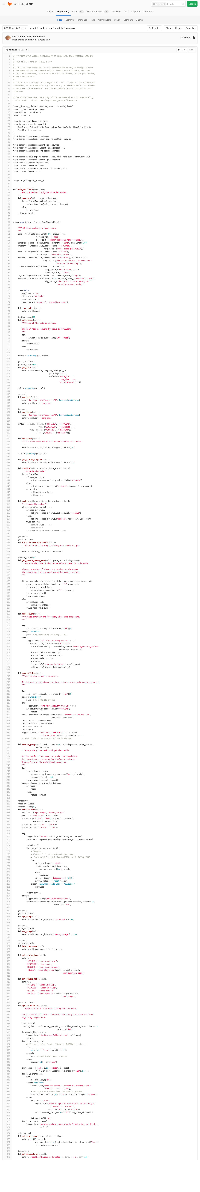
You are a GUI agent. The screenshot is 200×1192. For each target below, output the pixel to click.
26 (9, 130)
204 (8, 658)
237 (8, 756)
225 (8, 721)
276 (8, 872)
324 (8, 1014)
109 (8, 376)
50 (9, 201)
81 (9, 293)
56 (9, 219)
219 (8, 703)
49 (9, 198)
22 (9, 118)
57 (9, 222)
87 (9, 311)
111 (8, 382)
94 (9, 332)
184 (8, 599)
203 (8, 655)
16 (9, 100)
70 (9, 261)
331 (8, 1035)
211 (8, 679)
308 (8, 967)
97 (9, 341)
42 (9, 178)
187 (8, 608)
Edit (191, 49)
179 (8, 584)
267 (8, 845)
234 (8, 747)
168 (8, 551)
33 (9, 151)
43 (9, 180)
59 (9, 228)
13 (9, 91)
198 (8, 641)
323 (8, 1011)
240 (8, 765)
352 (8, 1098)
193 (8, 626)
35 (9, 157)
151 (8, 501)
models (59, 28)
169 (8, 554)
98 (9, 344)
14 (9, 94)
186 (8, 605)
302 (8, 949)
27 (9, 133)
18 (9, 106)
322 (8, 1009)
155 (8, 513)
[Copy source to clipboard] (179, 49)
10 (9, 83)
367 (8, 1142)
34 (9, 154)
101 (8, 353)
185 (8, 602)
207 (8, 667)
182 (8, 593)
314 (8, 985)
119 (8, 406)
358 (8, 1115)
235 (8, 750)
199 (8, 643)
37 (9, 163)
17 (9, 103)
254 (8, 807)
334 (8, 1044)
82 (9, 296)
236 (8, 753)
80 (9, 290)
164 (8, 540)
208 (8, 670)
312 (8, 979)
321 (8, 1006)
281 (8, 887)
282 (8, 890)
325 (8, 1017)
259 (8, 822)
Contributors (104, 19)
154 (8, 510)
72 (9, 267)
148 (8, 492)
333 (8, 1041)
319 (8, 1000)
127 (8, 430)
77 (9, 281)
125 (8, 424)
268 (8, 848)
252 (8, 801)
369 (8, 1148)
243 (8, 774)
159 (8, 525)
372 (8, 1157)
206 (8, 664)
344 (8, 1074)
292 (8, 919)
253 (8, 804)
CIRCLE (19, 3)
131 (8, 442)
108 (8, 373)
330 (8, 1032)
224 (8, 718)
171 (8, 560)
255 (8, 810)
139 (8, 465)
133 (8, 448)
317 (8, 994)
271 (8, 857)
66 (9, 249)
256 (8, 813)
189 (8, 614)
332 (8, 1038)
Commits (69, 19)
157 (8, 519)
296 (8, 931)
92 (9, 326)
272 (8, 860)
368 (8, 1145)
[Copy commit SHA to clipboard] (194, 37)
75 (9, 275)
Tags (92, 19)
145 (8, 483)
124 (8, 421)
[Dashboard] (10, 5)
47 (9, 192)
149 (8, 495)
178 (8, 581)
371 (8, 1154)
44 (9, 183)
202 (8, 652)
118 (8, 403)
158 (8, 522)
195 (8, 632)
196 (8, 635)
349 (8, 1089)
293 (8, 922)
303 (8, 952)
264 (8, 836)
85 (9, 305)
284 (8, 896)
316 (8, 991)
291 (8, 917)
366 (8, 1139)
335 (8, 1047)
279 (8, 881)
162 (8, 534)
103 (8, 359)
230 (8, 735)
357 (8, 1112)
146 (8, 486)
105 (8, 364)
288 (8, 908)
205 (8, 661)
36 (9, 160)
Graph (117, 19)
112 (8, 385)
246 (8, 783)
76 (9, 278)
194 (8, 629)
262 (8, 830)
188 (8, 611)
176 (8, 575)
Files (59, 19)
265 (8, 839)
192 (8, 623)
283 (8, 893)
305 (8, 958)
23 (9, 121)
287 (8, 905)
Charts (139, 19)
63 (9, 240)
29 (9, 139)
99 (9, 347)
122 (8, 415)
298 (8, 937)
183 (8, 596)
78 (9, 284)
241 (8, 768)
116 (8, 397)
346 (8, 1080)
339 (8, 1059)
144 (8, 480)
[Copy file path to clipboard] (27, 49)
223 (8, 715)
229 (8, 733)
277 (8, 875)
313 (8, 982)
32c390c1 (185, 37)
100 (8, 350)
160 (8, 528)
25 (9, 127)
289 (8, 911)
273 (8, 863)
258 (8, 819)
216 (8, 694)
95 (9, 335)
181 (8, 590)
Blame (169, 28)
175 (8, 572)
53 (9, 210)
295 (8, 928)
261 (8, 827)
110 (8, 379)
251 (8, 798)
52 (9, 207)
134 (8, 451)
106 (8, 367)
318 (8, 997)
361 (8, 1124)
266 (8, 842)
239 (8, 762)
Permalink (191, 28)
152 (8, 504)
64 (9, 243)
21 (9, 115)
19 (9, 109)
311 (8, 976)
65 (9, 246)
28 (9, 136)
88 (9, 314)
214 (8, 688)
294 (8, 925)
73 (9, 270)
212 (8, 682)
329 (8, 1029)
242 (8, 771)
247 (8, 786)
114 (8, 391)
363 (8, 1130)
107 (8, 370)
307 (8, 964)
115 (8, 394)
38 (9, 166)
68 (9, 255)
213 (8, 685)
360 (8, 1121)
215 (8, 691)
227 (8, 727)
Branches (82, 19)
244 (8, 777)
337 (8, 1053)
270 (8, 854)
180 (8, 587)
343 (8, 1071)
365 (8, 1136)
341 (8, 1065)
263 (8, 833)
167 (8, 548)
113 (8, 388)
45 (9, 186)
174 (8, 569)
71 (9, 264)
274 (8, 866)
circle (42, 28)
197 (8, 638)
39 (9, 169)
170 (8, 557)
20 (9, 112)
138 (8, 462)
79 (9, 287)
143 (8, 477)
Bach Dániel (18, 39)
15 (9, 97)
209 (8, 673)
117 (8, 400)
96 (9, 338)
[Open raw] (184, 49)
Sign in (192, 3)
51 (9, 204)
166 (8, 546)
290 (8, 914)
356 (8, 1109)
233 (8, 744)
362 (8, 1127)
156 (8, 516)
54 (9, 213)
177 (8, 578)
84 (9, 302)
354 (8, 1103)
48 (9, 195)
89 (9, 317)
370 (8, 1151)
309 (8, 970)
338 (8, 1056)
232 (8, 741)
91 (9, 323)
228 (8, 730)
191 (8, 620)
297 (8, 934)
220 (8, 706)
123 (8, 418)
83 (9, 299)
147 (8, 489)
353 (8, 1101)
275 (8, 869)
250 (8, 795)
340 (8, 1062)
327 (8, 1023)
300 (8, 943)
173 (8, 566)
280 (8, 884)
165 (8, 543)
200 (8, 646)
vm (50, 28)
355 (8, 1106)
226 (8, 724)
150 (8, 498)
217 (8, 697)
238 (8, 759)
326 (8, 1020)
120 (8, 409)
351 (8, 1095)
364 (8, 1133)
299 (8, 940)
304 (8, 955)
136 (8, 456)
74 (9, 272)
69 (9, 258)
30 (9, 142)
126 (8, 427)
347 (8, 1083)
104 (8, 362)
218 (8, 700)
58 (9, 225)
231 (8, 738)
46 (9, 189)
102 (8, 356)
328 (8, 1026)
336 (8, 1050)
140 (8, 468)
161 (8, 531)
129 (8, 436)
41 (9, 175)
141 (8, 471)
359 (8, 1118)
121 (8, 412)
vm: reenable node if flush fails (28, 36)
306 (8, 961)
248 (8, 789)
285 (8, 899)
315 (8, 988)
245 (8, 780)
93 (9, 329)
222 (8, 712)
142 (8, 474)
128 (8, 433)
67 (9, 252)
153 (8, 507)
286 (8, 902)
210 (8, 676)
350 (8, 1092)
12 (9, 88)
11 (9, 86)
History (178, 28)
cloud (29, 3)
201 (8, 649)
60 (9, 231)
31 (9, 145)
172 (8, 563)
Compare (128, 19)
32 (9, 148)
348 (8, 1086)
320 (8, 1003)
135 (8, 454)
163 (8, 537)
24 (9, 124)
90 (9, 320)
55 (9, 216)
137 (8, 459)
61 (9, 234)
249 (8, 792)
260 (8, 825)
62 (9, 237)
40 (9, 172)
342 (8, 1068)
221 (8, 709)
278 (8, 878)
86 (9, 308)
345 (8, 1077)
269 (8, 851)
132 (8, 445)
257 (8, 816)
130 (8, 439)
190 (8, 617)
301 (8, 946)
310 (8, 973)
